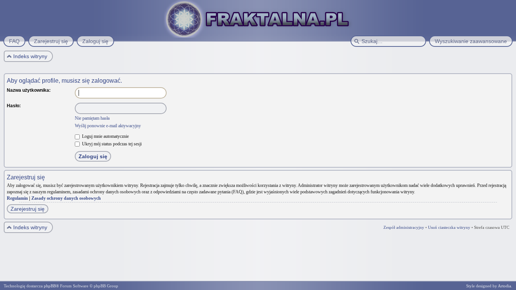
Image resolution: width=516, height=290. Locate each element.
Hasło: (14, 105)
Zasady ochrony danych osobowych (66, 198)
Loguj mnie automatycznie (105, 136)
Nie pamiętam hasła (92, 118)
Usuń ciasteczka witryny (449, 227)
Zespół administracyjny (403, 227)
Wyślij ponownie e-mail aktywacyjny (108, 125)
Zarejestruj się (28, 209)
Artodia (504, 286)
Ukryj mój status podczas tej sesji (111, 144)
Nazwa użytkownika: (29, 90)
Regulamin (17, 198)
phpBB (50, 286)
